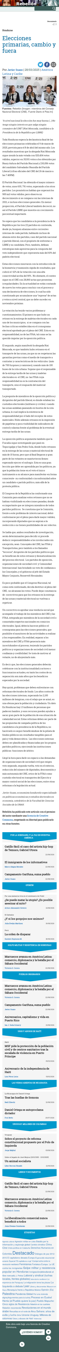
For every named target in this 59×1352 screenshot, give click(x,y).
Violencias (38, 1318)
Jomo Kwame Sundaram (15, 1226)
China (49, 1244)
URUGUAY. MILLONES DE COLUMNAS (29, 1124)
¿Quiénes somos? (32, 1332)
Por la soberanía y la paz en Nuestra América (30, 836)
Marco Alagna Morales (14, 867)
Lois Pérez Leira (11, 1076)
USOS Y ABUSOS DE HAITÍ (29, 1031)
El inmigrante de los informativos (26, 862)
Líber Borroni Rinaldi (13, 1166)
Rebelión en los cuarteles (40, 1304)
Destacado (23, 1252)
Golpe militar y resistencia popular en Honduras (28, 1270)
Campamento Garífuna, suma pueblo (27, 874)
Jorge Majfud (10, 1150)
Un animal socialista (18, 1161)
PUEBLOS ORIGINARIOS (29, 974)
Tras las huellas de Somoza (22, 1097)
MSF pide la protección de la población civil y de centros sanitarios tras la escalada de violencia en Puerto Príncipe (29, 1051)
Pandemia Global (24, 1293)
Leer (26, 1286)
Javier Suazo (15, 69)
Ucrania (25, 1314)
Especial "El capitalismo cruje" (20, 1261)
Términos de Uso (25, 1327)
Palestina (8, 1293)
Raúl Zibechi (10, 1102)
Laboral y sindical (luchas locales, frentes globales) (27, 1277)
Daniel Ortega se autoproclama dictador (24, 1111)
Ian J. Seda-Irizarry (13, 1025)
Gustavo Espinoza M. (13, 939)
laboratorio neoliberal (39, 1279)
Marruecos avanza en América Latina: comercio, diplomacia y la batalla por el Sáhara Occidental (29, 960)
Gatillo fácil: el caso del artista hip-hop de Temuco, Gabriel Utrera (29, 848)
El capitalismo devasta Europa (21, 1257)
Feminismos (25, 1264)
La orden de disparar (18, 934)
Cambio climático (38, 1244)
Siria (19, 1315)
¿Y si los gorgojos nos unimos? (24, 918)
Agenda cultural (8, 1241)
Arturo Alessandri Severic (16, 908)
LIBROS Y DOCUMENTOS (30, 1172)
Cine (4, 1247)
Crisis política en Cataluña (19, 1247)
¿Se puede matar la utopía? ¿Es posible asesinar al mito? (29, 901)
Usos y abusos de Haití (23, 1318)
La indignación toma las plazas (37, 1282)
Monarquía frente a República (20, 1289)
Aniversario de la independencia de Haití (27, 1070)
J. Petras (19, 1275)
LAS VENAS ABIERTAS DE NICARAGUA (29, 1082)
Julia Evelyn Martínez (14, 923)
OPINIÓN (30, 885)
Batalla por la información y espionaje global (25, 1243)
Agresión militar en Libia (25, 1241)
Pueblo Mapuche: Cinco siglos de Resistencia (28, 1302)
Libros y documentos (38, 1286)
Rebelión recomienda (11, 1307)
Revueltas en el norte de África (22, 1311)
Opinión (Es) (47, 1289)
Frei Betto (9, 1118)
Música (37, 1289)
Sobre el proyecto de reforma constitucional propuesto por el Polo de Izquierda (29, 1142)
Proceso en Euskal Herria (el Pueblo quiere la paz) (27, 1298)
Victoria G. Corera (12, 968)
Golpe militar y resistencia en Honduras (29, 945)
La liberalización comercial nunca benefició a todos (26, 1219)
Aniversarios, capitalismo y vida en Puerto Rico (27, 1018)
